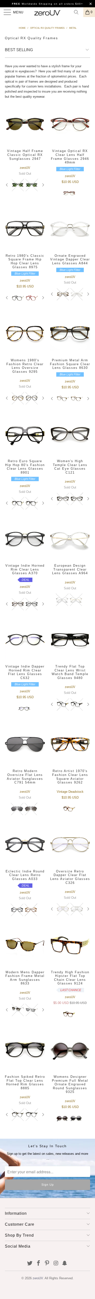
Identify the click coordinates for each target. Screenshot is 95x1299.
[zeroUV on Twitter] (30, 1263)
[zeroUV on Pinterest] (47, 1263)
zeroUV (38, 1278)
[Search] (78, 12)
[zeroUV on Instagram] (56, 1263)
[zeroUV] (47, 12)
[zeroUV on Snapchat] (64, 1263)
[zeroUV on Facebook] (38, 1263)
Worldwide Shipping (32, 3)
